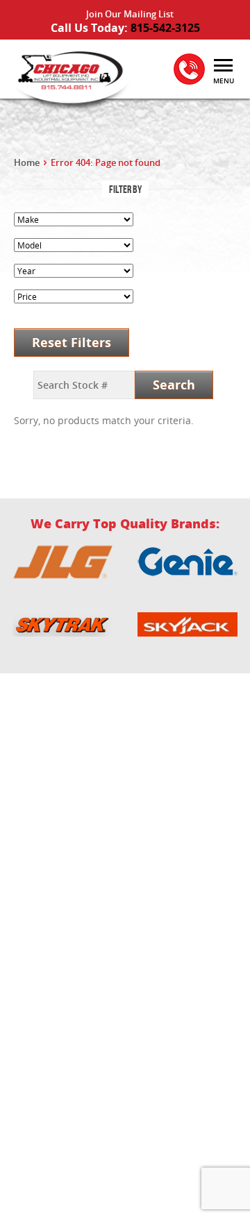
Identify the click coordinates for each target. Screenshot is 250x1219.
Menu (223, 80)
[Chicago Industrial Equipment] (69, 78)
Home (27, 162)
